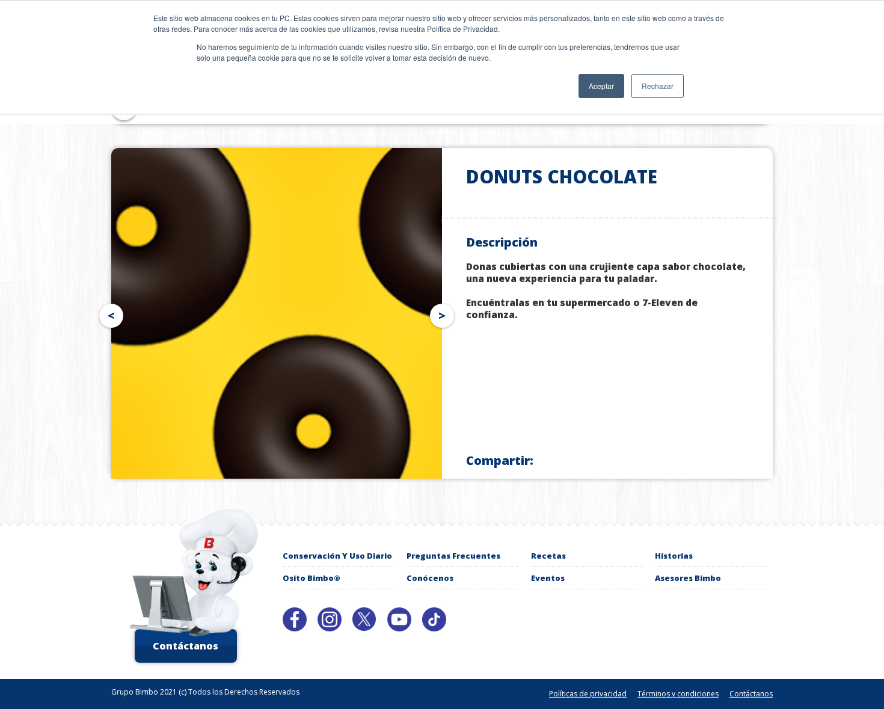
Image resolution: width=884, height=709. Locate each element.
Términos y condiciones (678, 694)
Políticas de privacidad (588, 694)
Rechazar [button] (658, 86)
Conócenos (430, 577)
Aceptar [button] (601, 86)
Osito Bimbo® (311, 577)
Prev (108, 313)
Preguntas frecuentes (453, 555)
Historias (674, 555)
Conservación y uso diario (337, 555)
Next (444, 313)
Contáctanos (185, 645)
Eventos (548, 577)
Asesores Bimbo (688, 577)
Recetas (548, 555)
